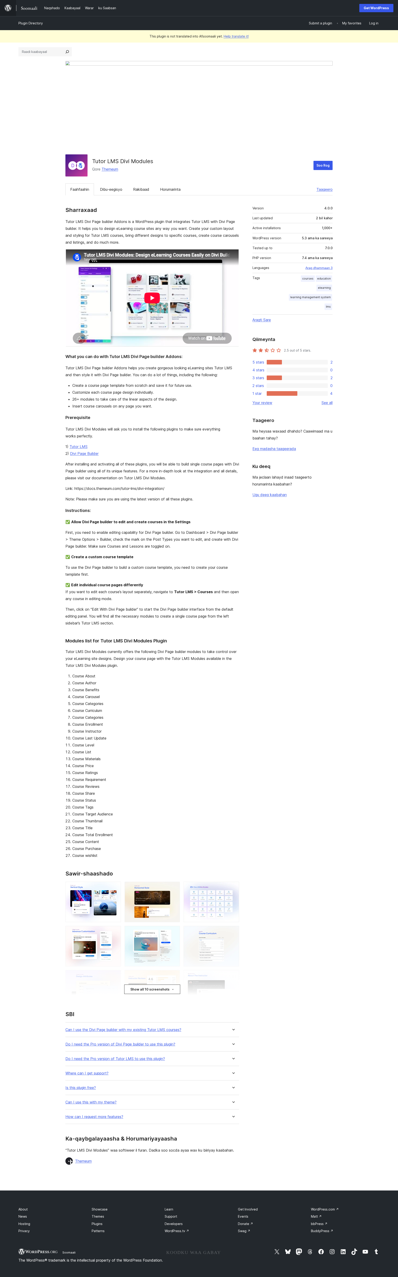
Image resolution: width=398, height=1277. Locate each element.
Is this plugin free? (80, 1088)
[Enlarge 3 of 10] (233, 888)
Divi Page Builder (84, 453)
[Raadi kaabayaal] (67, 51)
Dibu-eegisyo (111, 189)
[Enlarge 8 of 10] (173, 976)
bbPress (319, 1224)
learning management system (310, 297)
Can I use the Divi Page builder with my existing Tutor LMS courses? (123, 1030)
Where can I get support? (86, 1073)
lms (328, 306)
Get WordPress (376, 8)
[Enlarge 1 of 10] (114, 888)
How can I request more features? (94, 1117)
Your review (262, 402)
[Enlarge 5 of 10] (173, 932)
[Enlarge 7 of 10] (114, 976)
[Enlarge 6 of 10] (233, 932)
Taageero (324, 189)
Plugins (97, 1224)
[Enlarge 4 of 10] (114, 932)
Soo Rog (323, 165)
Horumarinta (170, 189)
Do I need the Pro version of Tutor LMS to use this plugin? (115, 1059)
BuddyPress (322, 1231)
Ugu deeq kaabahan (269, 494)
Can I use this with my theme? (91, 1102)
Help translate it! (236, 36)
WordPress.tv (177, 1231)
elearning (324, 287)
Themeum (110, 169)
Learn (169, 1209)
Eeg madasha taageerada (274, 448)
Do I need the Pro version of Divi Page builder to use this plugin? (120, 1044)
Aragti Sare (261, 320)
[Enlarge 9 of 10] (233, 976)
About (23, 1209)
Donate (245, 1224)
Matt (316, 1216)
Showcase (100, 1209)
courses (307, 278)
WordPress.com (325, 1209)
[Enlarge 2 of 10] (173, 888)
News (22, 1216)
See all (327, 402)
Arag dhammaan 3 (319, 268)
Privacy (24, 1231)
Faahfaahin (79, 189)
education (324, 278)
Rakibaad (141, 189)
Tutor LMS (79, 446)
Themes (98, 1216)
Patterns (98, 1231)
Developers (174, 1224)
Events (243, 1216)
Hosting (24, 1224)
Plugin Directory (30, 23)
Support (171, 1216)
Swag (244, 1231)
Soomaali (69, 1252)
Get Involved (248, 1209)
